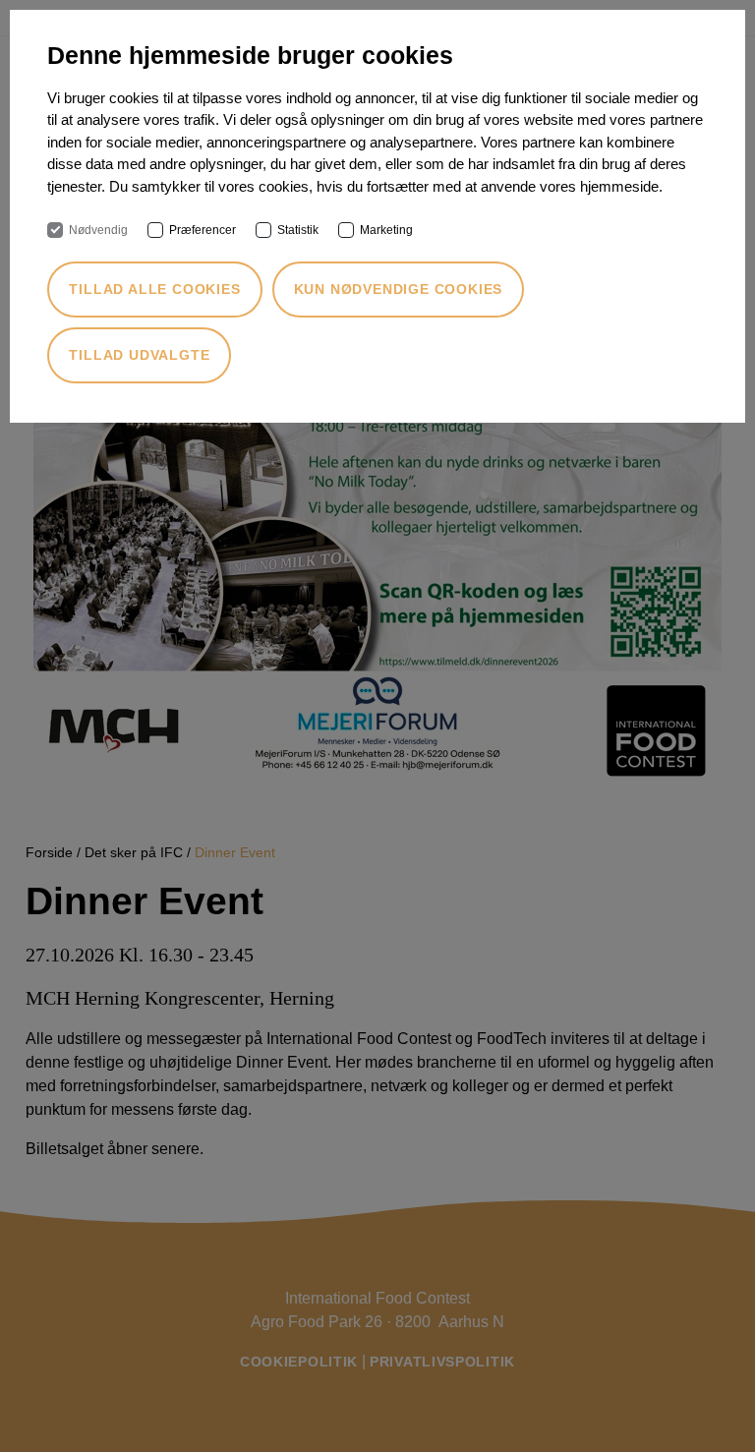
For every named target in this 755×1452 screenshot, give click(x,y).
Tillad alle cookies (154, 289)
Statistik (298, 230)
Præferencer (202, 230)
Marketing (386, 230)
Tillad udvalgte (139, 355)
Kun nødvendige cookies (398, 289)
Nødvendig (98, 230)
